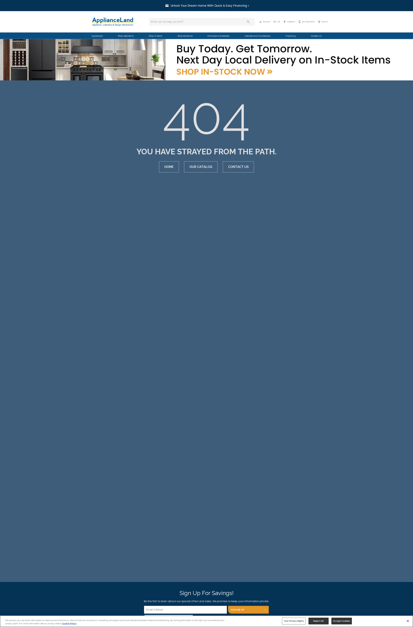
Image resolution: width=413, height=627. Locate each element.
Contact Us (316, 36)
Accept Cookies (341, 621)
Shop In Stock (155, 36)
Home (169, 167)
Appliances (97, 36)
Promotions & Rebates (218, 36)
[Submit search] (248, 22)
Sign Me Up (237, 609)
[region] (206, 621)
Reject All (318, 621)
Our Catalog (200, 167)
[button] (260, 22)
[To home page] (112, 22)
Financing (291, 36)
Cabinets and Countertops (258, 36)
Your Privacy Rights (294, 621)
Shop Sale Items (126, 36)
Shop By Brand (184, 36)
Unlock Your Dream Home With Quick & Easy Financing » (209, 6)
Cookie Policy (69, 623)
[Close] (407, 621)
